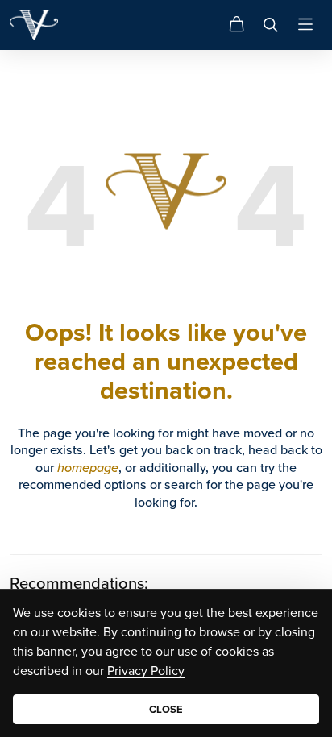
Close (166, 709)
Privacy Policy (146, 670)
